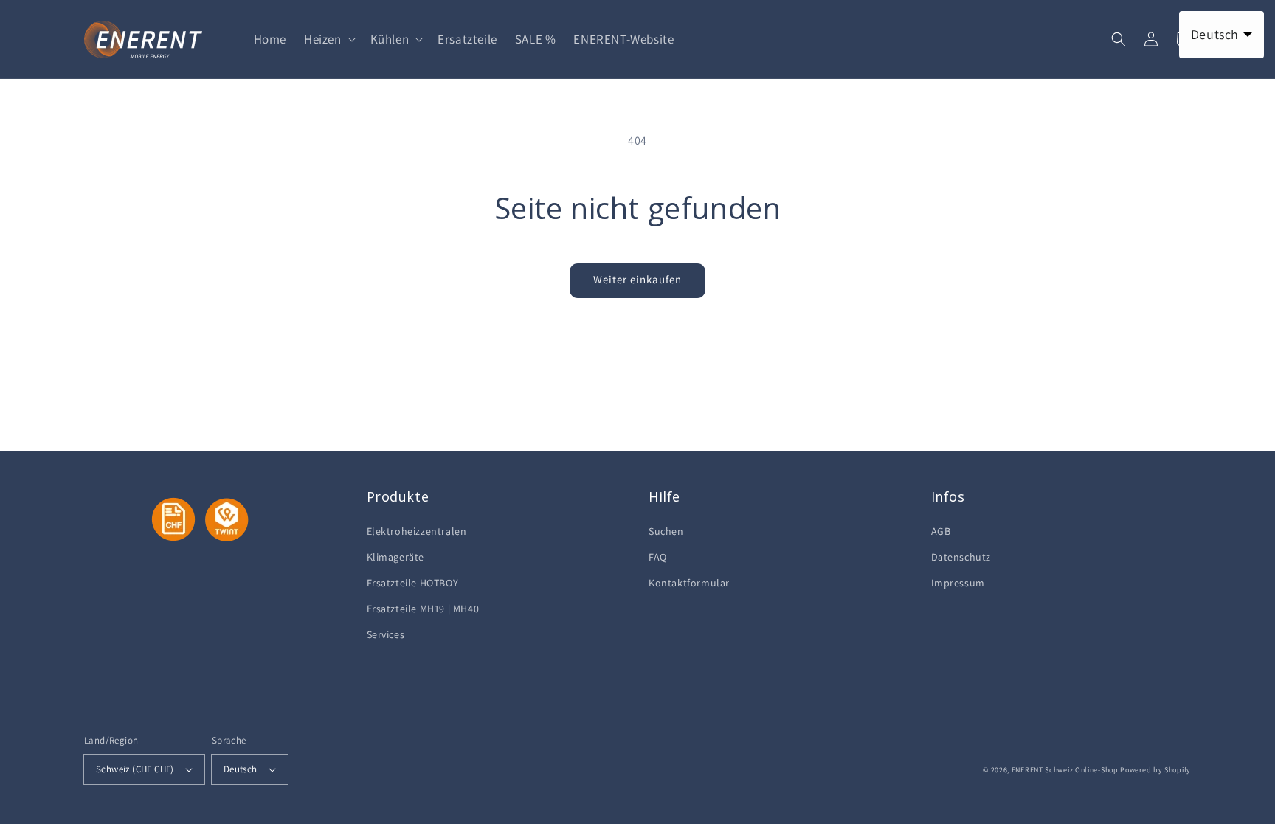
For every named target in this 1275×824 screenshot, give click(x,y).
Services (386, 634)
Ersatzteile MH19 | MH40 (423, 608)
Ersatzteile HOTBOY (413, 582)
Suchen (666, 531)
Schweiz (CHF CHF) (135, 769)
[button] (328, 39)
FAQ (658, 557)
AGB (941, 531)
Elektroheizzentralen (417, 531)
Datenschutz (961, 557)
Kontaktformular (689, 582)
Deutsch (241, 769)
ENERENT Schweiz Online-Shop (1065, 770)
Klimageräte (396, 557)
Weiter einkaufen (637, 279)
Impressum (958, 582)
